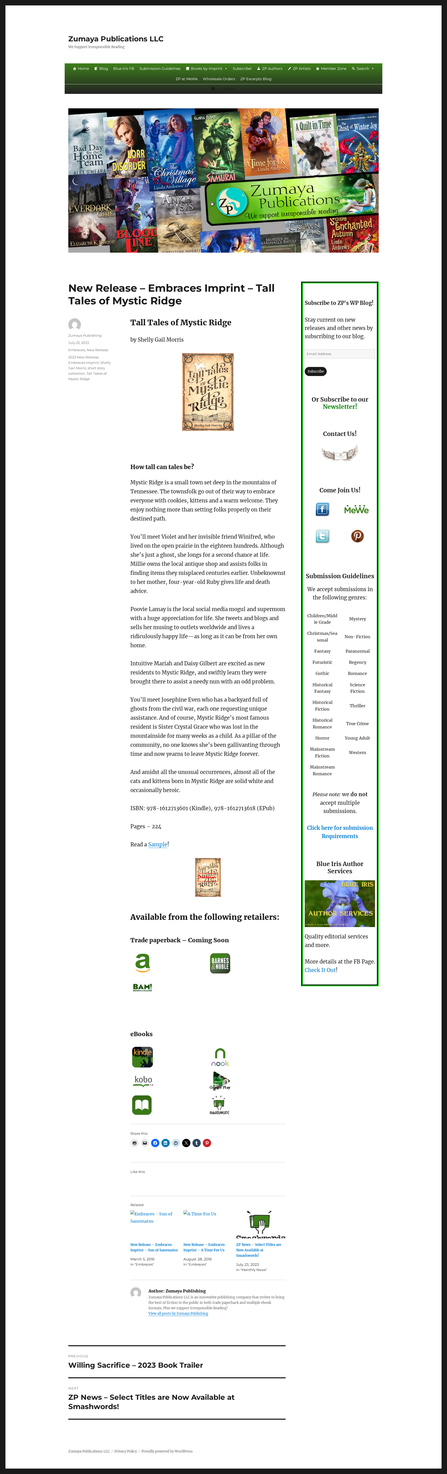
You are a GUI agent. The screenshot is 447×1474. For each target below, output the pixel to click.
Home (83, 68)
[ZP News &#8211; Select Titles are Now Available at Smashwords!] (261, 1224)
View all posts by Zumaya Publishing (178, 1313)
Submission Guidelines (160, 68)
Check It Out (320, 970)
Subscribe (316, 371)
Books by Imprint (206, 68)
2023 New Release (83, 357)
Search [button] (363, 68)
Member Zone (333, 68)
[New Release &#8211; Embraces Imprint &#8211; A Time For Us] (208, 1224)
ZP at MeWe (187, 79)
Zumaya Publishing (85, 335)
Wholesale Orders (219, 79)
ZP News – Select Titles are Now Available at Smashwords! (258, 1250)
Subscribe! (242, 68)
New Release (97, 350)
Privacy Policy (125, 1451)
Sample (157, 844)
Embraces (76, 350)
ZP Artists (302, 68)
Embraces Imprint (83, 362)
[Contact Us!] (340, 454)
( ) (226, 89)
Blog (103, 68)
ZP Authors (272, 68)
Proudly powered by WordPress (167, 1451)
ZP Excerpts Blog (256, 79)
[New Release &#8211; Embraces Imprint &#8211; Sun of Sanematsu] (155, 1224)
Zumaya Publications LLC (116, 38)
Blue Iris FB (123, 68)
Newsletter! (340, 406)
